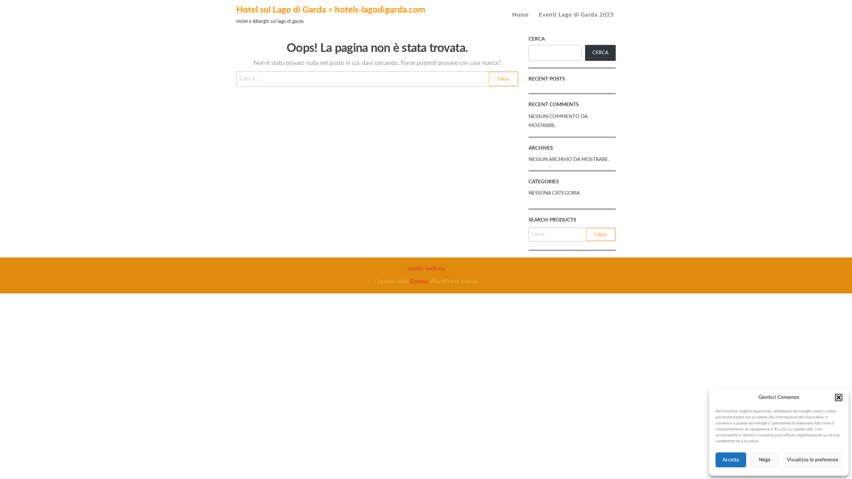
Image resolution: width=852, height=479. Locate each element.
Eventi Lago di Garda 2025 (576, 15)
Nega (764, 459)
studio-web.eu (426, 269)
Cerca (537, 39)
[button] (838, 397)
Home (520, 15)
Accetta (731, 459)
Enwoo (419, 282)
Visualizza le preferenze (812, 459)
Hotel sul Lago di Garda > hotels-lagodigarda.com (330, 10)
